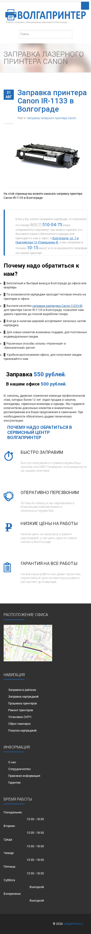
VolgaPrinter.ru (73, 924)
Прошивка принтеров (22, 703)
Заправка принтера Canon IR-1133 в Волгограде (52, 101)
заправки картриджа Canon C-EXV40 (57, 306)
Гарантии (14, 782)
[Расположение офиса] (28, 642)
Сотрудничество (19, 769)
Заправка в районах (22, 690)
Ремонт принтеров (20, 710)
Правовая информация (24, 776)
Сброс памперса (19, 724)
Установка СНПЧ (19, 717)
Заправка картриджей (23, 696)
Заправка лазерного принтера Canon (51, 118)
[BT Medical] (45, 13)
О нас (12, 762)
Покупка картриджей (22, 730)
